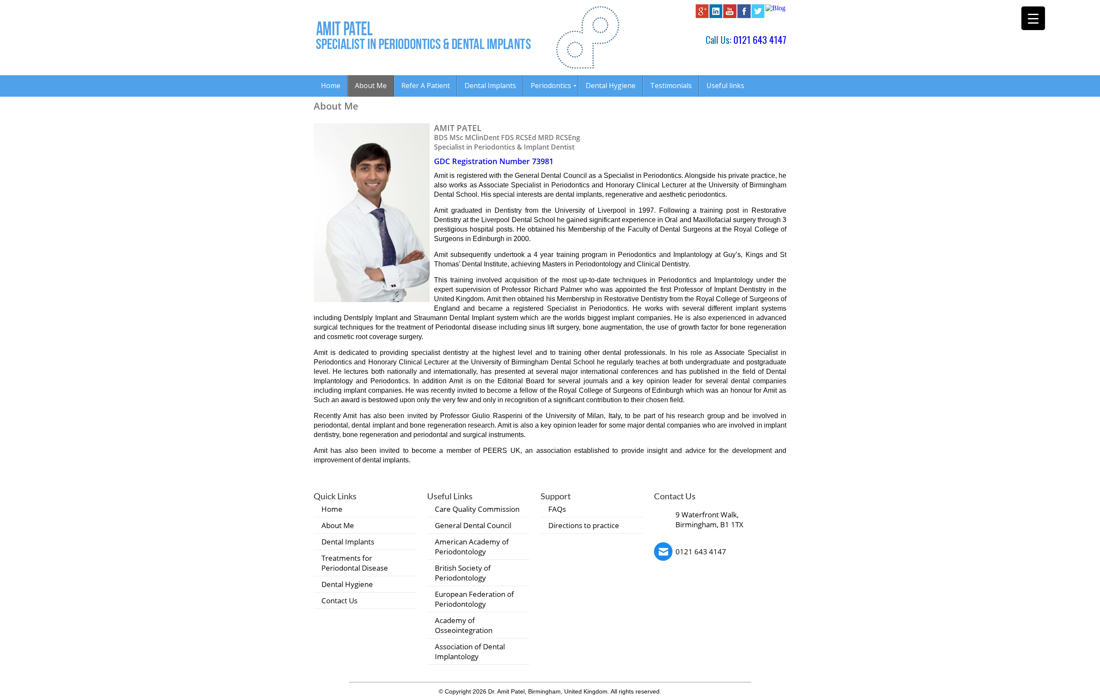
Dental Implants (347, 542)
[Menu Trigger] (1033, 18)
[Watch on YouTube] (729, 15)
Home (331, 509)
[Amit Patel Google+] (702, 15)
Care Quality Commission (477, 509)
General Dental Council (473, 525)
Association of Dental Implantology (470, 651)
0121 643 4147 (759, 39)
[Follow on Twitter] (758, 15)
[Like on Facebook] (744, 15)
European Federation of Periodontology (474, 599)
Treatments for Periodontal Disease (354, 563)
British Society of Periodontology (463, 573)
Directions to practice (583, 525)
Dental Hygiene (347, 584)
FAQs (557, 509)
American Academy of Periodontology (472, 546)
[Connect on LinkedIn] (715, 15)
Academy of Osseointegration (463, 625)
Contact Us (339, 600)
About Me (337, 525)
